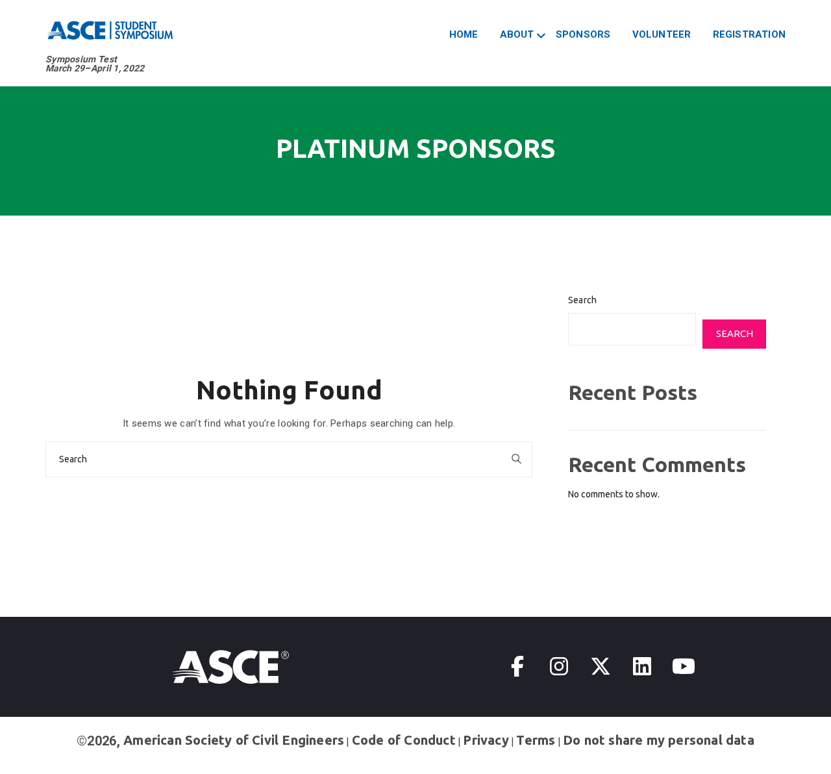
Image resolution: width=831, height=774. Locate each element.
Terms (535, 739)
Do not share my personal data (658, 739)
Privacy (485, 739)
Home (463, 34)
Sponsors (583, 34)
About (517, 34)
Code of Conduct (404, 739)
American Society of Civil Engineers (233, 739)
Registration (749, 34)
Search (582, 300)
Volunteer (661, 34)
